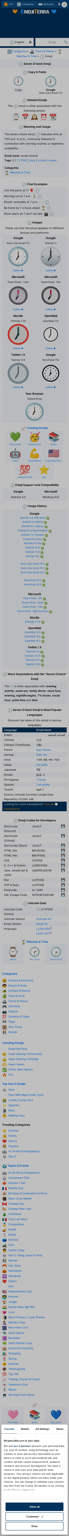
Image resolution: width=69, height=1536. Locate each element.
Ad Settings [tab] (42, 1429)
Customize (32, 1516)
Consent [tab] (9, 1429)
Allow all (34, 1506)
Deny (34, 1526)
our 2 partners (22, 1446)
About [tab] (59, 1429)
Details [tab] (25, 1429)
